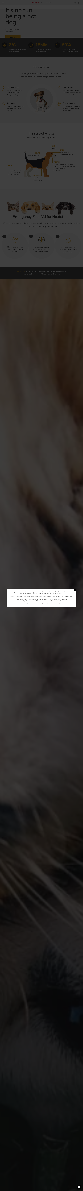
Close (75, 590)
